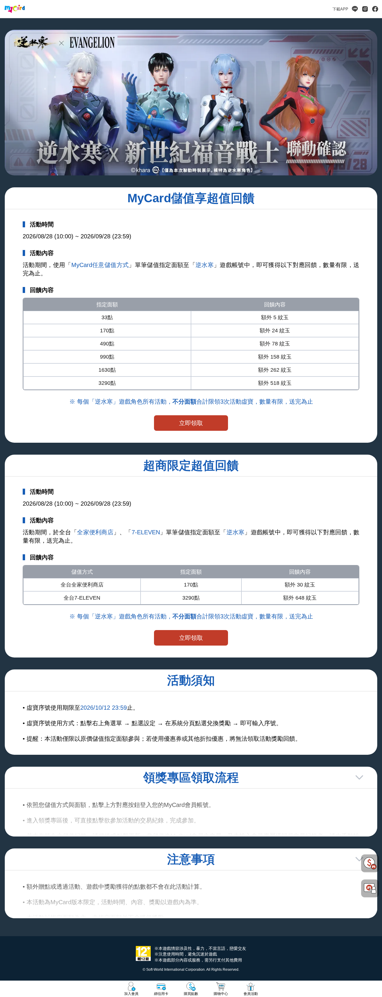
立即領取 (191, 423)
